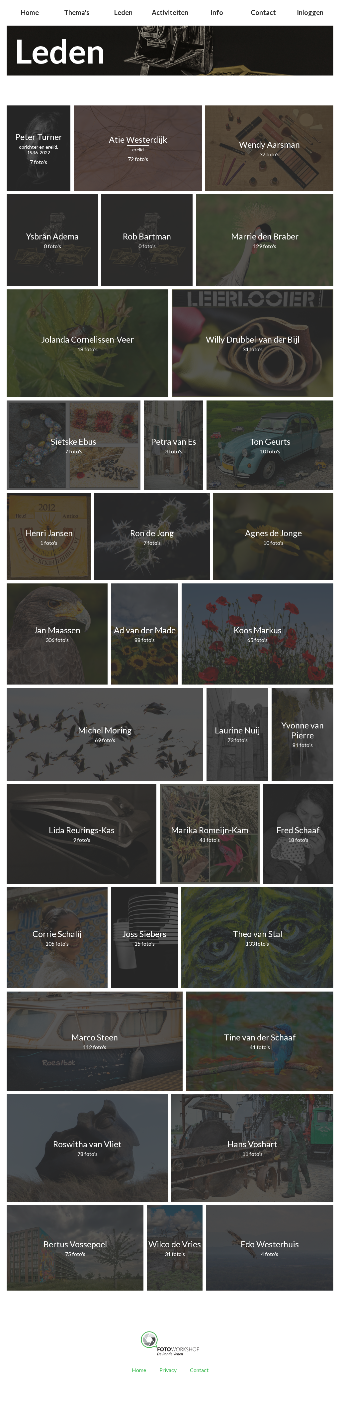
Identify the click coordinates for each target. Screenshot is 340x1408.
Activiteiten (170, 12)
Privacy (168, 1370)
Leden (123, 12)
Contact (263, 12)
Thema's (76, 12)
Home (30, 12)
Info (217, 12)
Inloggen (310, 12)
